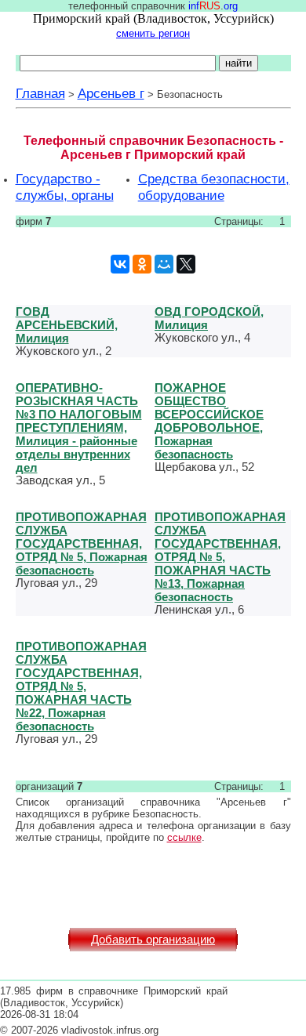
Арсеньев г (111, 93)
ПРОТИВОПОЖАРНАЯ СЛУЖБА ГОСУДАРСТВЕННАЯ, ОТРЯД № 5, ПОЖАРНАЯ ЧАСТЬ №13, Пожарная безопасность (220, 556)
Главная (40, 93)
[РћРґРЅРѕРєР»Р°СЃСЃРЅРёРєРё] (142, 264)
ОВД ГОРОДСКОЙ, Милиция (209, 318)
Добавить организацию (153, 939)
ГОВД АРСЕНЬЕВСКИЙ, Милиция (67, 325)
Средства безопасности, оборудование (214, 187)
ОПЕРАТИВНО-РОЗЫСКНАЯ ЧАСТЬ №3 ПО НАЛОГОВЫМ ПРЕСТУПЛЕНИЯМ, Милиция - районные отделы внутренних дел (79, 427)
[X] (186, 264)
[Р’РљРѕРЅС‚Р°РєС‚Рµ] (120, 264)
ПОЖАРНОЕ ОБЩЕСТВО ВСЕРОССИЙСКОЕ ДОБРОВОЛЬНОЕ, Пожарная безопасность (209, 421)
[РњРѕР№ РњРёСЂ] (164, 264)
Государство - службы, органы (65, 187)
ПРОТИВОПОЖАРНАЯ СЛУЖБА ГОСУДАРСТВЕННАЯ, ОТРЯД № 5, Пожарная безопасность (82, 543)
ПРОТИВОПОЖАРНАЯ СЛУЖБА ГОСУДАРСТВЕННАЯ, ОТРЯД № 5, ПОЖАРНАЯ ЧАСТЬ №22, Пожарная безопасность (81, 686)
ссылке (184, 837)
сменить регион (153, 33)
